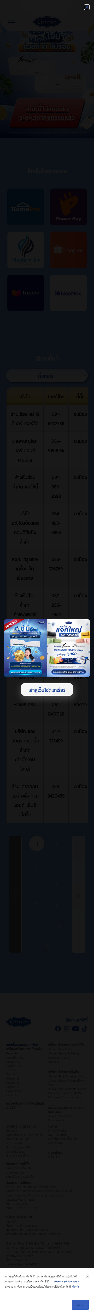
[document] (47, 657)
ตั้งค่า (75, 1286)
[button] (87, 7)
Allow (80, 1304)
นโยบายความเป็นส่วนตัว (65, 1280)
